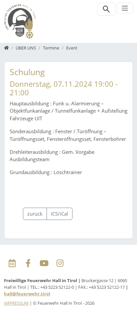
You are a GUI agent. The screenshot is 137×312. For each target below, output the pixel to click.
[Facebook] (28, 263)
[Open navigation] (125, 8)
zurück (35, 213)
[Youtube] (44, 263)
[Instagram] (60, 263)
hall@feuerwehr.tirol (27, 294)
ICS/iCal (59, 213)
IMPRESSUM (16, 303)
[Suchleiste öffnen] (106, 9)
